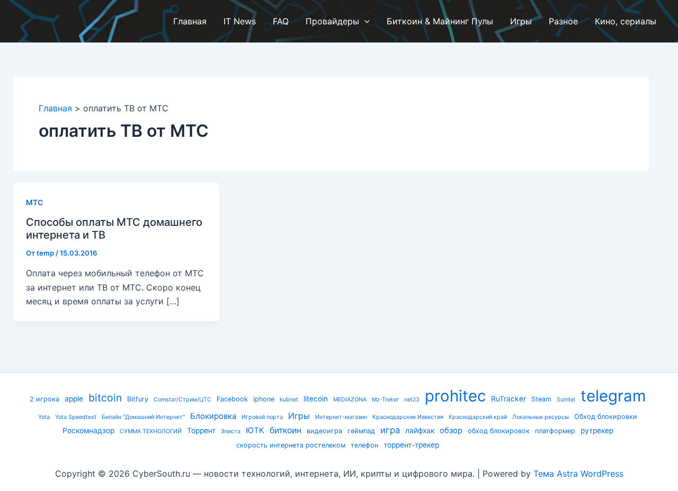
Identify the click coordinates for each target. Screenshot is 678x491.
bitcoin (105, 397)
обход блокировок (499, 431)
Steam (541, 399)
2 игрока (44, 399)
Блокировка (213, 416)
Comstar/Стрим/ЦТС (182, 399)
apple (74, 398)
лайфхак (419, 430)
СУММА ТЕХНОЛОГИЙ (151, 431)
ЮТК (255, 430)
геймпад (361, 431)
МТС (34, 202)
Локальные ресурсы (540, 417)
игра (390, 430)
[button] (364, 21)
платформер (555, 431)
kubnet (289, 399)
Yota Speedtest (75, 417)
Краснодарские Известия (407, 417)
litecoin (316, 398)
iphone (263, 399)
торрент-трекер (411, 445)
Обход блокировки (605, 416)
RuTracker (508, 398)
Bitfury (137, 399)
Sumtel (566, 399)
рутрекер (597, 430)
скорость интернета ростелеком (290, 445)
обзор (451, 430)
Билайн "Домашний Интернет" (143, 417)
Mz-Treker (385, 399)
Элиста (230, 431)
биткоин (285, 430)
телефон (364, 445)
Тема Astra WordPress (578, 473)
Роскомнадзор (88, 430)
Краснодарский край (478, 417)
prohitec (455, 396)
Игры (299, 416)
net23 (412, 399)
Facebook (232, 399)
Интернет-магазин (341, 417)
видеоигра (324, 431)
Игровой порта (262, 417)
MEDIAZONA (350, 399)
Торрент (201, 430)
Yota (44, 417)
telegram (613, 396)
